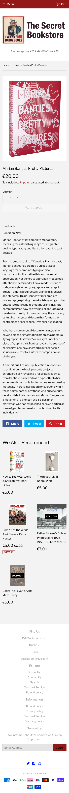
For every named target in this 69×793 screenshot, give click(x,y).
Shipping (24, 182)
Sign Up (59, 747)
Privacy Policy (34, 711)
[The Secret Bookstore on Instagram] (39, 763)
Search (34, 682)
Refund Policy (34, 706)
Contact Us (34, 677)
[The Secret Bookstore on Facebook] (34, 763)
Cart (63, 4)
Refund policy (34, 692)
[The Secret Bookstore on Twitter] (28, 763)
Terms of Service (34, 687)
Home (6, 65)
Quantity (7, 191)
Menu (10, 4)
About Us (34, 672)
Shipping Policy (34, 721)
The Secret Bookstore (36, 773)
